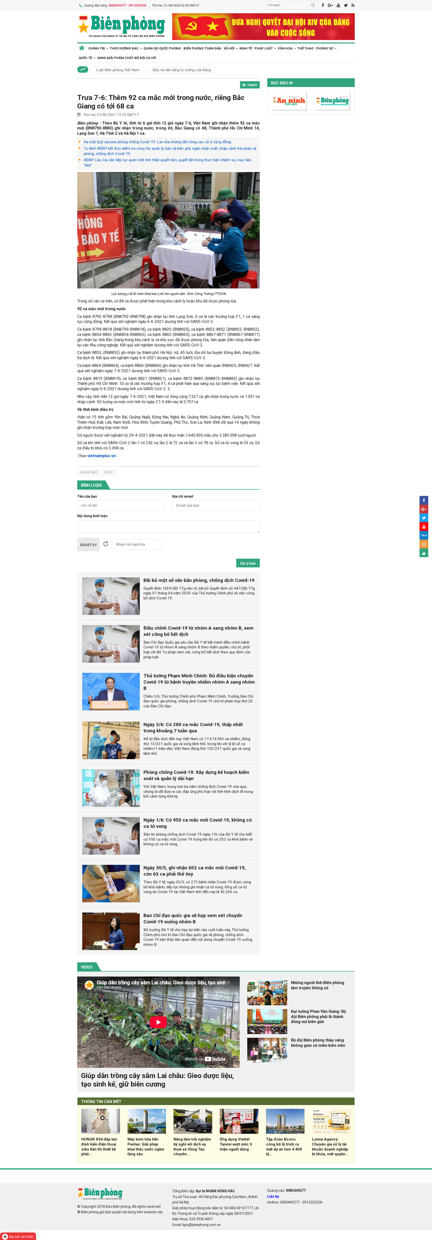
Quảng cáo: (286, 1191)
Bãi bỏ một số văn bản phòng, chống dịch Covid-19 (199, 580)
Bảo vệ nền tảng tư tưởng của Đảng (181, 70)
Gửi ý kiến (248, 563)
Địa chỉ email (182, 496)
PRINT (252, 85)
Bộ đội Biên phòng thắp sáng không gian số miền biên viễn (318, 1043)
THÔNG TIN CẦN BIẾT (101, 1101)
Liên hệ (273, 1197)
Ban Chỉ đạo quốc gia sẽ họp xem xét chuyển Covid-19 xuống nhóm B (193, 919)
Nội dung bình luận (92, 516)
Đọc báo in (282, 83)
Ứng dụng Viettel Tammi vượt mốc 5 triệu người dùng (236, 1144)
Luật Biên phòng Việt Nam (118, 70)
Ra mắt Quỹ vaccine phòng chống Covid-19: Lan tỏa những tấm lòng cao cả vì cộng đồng (157, 142)
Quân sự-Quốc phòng (162, 48)
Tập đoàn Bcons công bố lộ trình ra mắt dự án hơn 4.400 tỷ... (284, 1146)
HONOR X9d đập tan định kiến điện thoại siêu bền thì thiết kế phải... (99, 1146)
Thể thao (306, 48)
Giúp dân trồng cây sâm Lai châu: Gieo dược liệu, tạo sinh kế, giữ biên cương (157, 1080)
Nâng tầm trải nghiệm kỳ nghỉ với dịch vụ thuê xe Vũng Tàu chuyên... (192, 1146)
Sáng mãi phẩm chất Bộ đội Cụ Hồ (126, 58)
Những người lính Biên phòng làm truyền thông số (317, 985)
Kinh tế (246, 48)
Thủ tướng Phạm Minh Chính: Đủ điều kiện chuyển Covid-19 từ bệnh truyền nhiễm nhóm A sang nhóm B (199, 682)
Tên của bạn (87, 496)
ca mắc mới (88, 472)
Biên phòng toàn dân (202, 48)
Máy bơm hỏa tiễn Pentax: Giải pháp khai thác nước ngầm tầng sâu (146, 1146)
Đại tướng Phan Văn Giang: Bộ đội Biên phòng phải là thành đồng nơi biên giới (318, 1016)
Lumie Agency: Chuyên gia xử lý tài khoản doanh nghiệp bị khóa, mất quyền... (330, 1146)
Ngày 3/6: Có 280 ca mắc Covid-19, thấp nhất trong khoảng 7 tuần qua (193, 728)
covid (108, 472)
